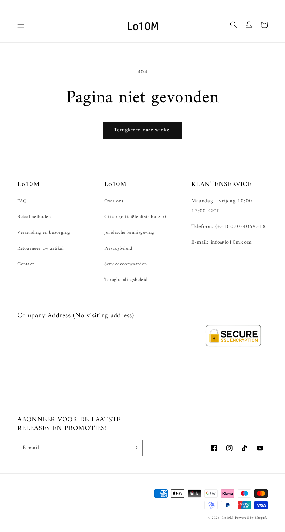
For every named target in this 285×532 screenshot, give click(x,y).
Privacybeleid (118, 248)
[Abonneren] (134, 448)
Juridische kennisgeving (129, 232)
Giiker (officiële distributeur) (135, 216)
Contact (25, 264)
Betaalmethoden (34, 216)
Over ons (113, 201)
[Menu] (20, 24)
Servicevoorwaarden (125, 264)
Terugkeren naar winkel (142, 130)
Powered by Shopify (251, 518)
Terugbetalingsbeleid (126, 279)
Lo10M (228, 518)
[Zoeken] (233, 24)
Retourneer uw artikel (40, 248)
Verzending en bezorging (43, 232)
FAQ (22, 201)
